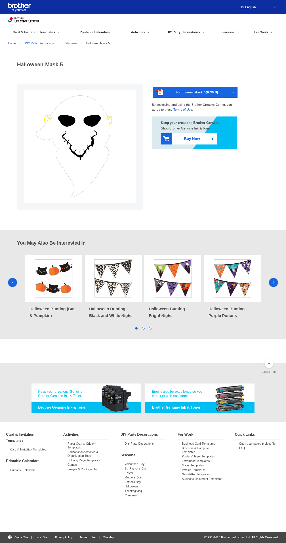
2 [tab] (143, 328)
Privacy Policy (63, 537)
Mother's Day (133, 477)
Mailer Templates (193, 465)
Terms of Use (182, 109)
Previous (12, 282)
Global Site (21, 537)
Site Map (108, 537)
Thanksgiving (133, 491)
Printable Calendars (23, 470)
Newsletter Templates (196, 474)
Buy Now (192, 139)
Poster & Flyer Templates (198, 456)
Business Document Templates (202, 479)
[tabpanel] (53, 287)
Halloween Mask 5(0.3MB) (197, 92)
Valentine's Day (135, 464)
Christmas (131, 495)
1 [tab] (136, 328)
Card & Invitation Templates (28, 449)
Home (12, 43)
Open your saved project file (257, 443)
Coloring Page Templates (83, 460)
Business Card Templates (198, 443)
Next (273, 282)
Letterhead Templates (196, 461)
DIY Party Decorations (39, 43)
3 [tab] (150, 328)
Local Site (42, 537)
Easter (129, 473)
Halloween (70, 43)
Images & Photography (82, 469)
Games (72, 464)
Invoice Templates (194, 470)
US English (248, 7)
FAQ (242, 448)
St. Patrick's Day (136, 468)
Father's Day (133, 482)
